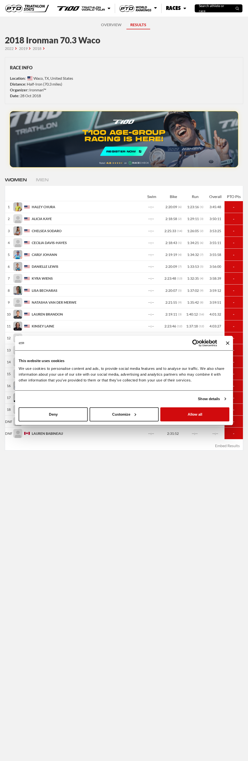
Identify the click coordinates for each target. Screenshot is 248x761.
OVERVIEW (111, 24)
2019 (23, 48)
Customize (121, 414)
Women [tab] (16, 179)
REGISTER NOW (124, 139)
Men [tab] (42, 179)
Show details (209, 399)
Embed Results (227, 445)
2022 (9, 48)
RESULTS (138, 24)
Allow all (195, 414)
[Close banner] (227, 343)
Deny (53, 414)
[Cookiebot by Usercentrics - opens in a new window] (196, 343)
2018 (37, 48)
